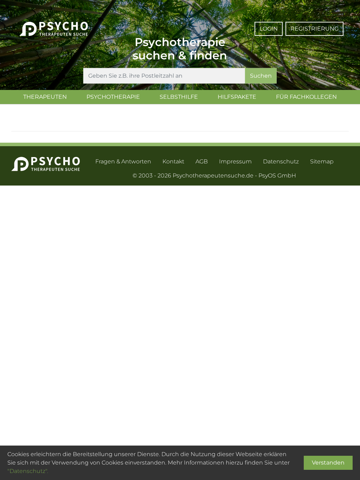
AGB (201, 161)
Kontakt (173, 161)
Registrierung (314, 28)
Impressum (235, 161)
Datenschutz (281, 161)
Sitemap (322, 161)
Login (268, 28)
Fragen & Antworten (123, 161)
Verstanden (328, 462)
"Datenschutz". (27, 471)
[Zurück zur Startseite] (53, 22)
